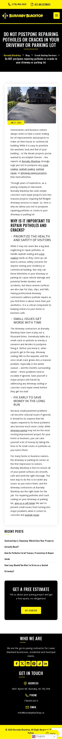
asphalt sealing (27, 169)
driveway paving (19, 430)
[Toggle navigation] (56, 15)
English (40, 736)
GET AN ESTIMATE (43, 4)
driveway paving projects (33, 173)
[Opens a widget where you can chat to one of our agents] (50, 733)
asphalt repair (32, 515)
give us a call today (25, 503)
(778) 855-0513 (19, 4)
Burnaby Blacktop (31, 161)
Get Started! (31, 610)
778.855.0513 (31, 700)
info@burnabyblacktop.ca (31, 712)
